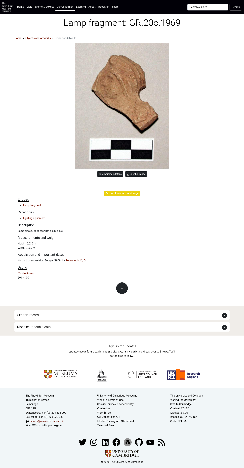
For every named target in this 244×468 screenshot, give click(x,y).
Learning (81, 6)
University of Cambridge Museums (117, 395)
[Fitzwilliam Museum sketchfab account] (128, 442)
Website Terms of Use (110, 400)
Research (103, 6)
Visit (29, 6)
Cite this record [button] (28, 315)
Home (21, 6)
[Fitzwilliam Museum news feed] (161, 442)
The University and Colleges (186, 395)
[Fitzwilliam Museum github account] (139, 442)
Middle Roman (26, 273)
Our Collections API (108, 416)
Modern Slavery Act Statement (115, 421)
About (92, 6)
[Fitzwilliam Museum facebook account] (105, 442)
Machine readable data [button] (34, 327)
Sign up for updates (122, 346)
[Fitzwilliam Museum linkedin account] (116, 442)
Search (236, 7)
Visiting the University (183, 400)
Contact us (103, 408)
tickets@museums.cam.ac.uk (46, 421)
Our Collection (65, 6)
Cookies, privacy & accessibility (115, 404)
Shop (115, 6)
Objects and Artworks (38, 38)
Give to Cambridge (181, 404)
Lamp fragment (32, 205)
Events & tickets (44, 6)
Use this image (137, 174)
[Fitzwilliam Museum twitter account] (82, 442)
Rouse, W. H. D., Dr (76, 260)
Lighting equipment (34, 218)
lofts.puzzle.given (52, 425)
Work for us (104, 412)
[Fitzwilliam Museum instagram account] (94, 442)
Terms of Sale (105, 425)
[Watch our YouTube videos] (150, 442)
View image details (111, 174)
